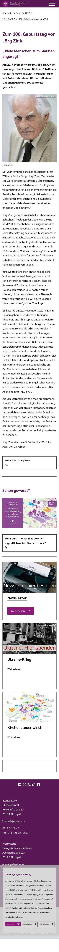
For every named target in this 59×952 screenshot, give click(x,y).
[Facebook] (39, 784)
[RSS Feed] (29, 784)
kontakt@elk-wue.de (13, 821)
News (18, 13)
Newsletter (17, 597)
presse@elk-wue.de (13, 864)
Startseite (7, 13)
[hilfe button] (52, 4)
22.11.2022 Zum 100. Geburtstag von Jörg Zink (25, 19)
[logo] (15, 4)
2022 (27, 13)
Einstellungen (27, 924)
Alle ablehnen (44, 924)
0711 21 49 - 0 (11, 828)
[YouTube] (20, 784)
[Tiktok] (34, 784)
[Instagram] (25, 784)
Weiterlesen (19, 612)
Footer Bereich (8, 791)
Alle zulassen (11, 924)
